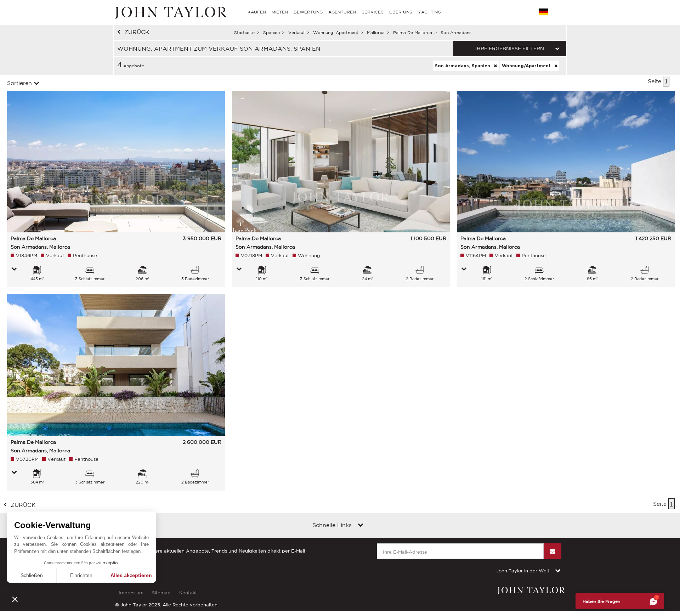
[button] (14, 598)
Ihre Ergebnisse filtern (509, 48)
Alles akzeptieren (131, 575)
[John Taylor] (170, 12)
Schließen (32, 575)
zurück (136, 32)
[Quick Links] (360, 525)
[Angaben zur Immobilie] (14, 269)
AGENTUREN (342, 12)
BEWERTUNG (308, 12)
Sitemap (161, 592)
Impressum (131, 592)
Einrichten (81, 575)
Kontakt (188, 592)
